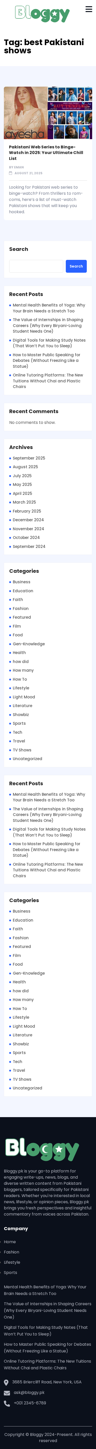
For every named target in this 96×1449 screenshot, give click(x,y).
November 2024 (28, 529)
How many (23, 670)
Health (19, 652)
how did (21, 661)
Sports (19, 723)
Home (10, 1242)
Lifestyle (21, 688)
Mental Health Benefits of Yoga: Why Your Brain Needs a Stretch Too (49, 308)
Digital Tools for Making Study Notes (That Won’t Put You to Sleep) (49, 343)
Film (17, 626)
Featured (22, 617)
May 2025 (22, 484)
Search (18, 249)
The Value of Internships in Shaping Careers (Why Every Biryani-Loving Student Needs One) (48, 325)
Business (21, 582)
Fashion (21, 608)
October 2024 (26, 537)
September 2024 (29, 546)
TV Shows (22, 750)
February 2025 (27, 511)
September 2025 (29, 458)
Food (18, 635)
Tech (17, 732)
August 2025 (25, 467)
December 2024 (28, 520)
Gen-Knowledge (29, 644)
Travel (19, 741)
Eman (19, 167)
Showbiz (21, 714)
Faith (18, 599)
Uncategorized (27, 758)
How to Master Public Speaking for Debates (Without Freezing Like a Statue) (46, 360)
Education (23, 591)
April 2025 (22, 493)
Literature (22, 705)
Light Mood (24, 697)
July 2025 (22, 475)
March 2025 (24, 502)
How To (20, 679)
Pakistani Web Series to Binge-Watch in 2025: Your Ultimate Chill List (46, 152)
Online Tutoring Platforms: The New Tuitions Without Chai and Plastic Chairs (48, 380)
